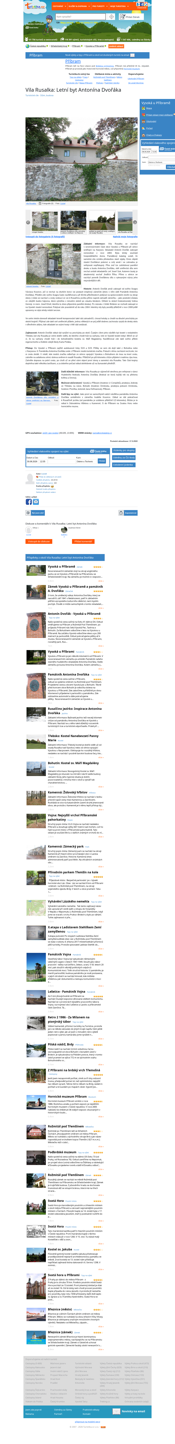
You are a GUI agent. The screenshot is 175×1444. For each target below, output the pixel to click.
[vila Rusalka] (81, 159)
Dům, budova (46, 95)
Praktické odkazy (91, 1409)
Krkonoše (79, 1382)
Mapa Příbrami (85, 83)
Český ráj (79, 1397)
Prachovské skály (58, 1390)
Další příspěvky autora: (44, 483)
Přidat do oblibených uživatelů (50, 477)
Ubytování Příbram (136, 78)
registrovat (141, 7)
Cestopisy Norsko (34, 1382)
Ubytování (151, 121)
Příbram (35, 55)
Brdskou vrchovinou (105, 66)
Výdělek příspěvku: (43, 480)
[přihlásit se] (141, 4)
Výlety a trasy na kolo (135, 1393)
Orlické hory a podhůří (86, 1393)
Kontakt (86, 1414)
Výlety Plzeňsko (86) (134, 1371)
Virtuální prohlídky (134, 1397)
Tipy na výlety (75, 77)
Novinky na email (133, 1411)
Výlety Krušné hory (109, 1393)
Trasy (85, 77)
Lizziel (62, 203)
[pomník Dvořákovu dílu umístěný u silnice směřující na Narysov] (42, 384)
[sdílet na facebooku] (28, 502)
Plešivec (99, 83)
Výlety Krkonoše (108, 1390)
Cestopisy (79, 80)
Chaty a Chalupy (154, 135)
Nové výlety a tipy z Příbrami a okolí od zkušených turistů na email (97, 55)
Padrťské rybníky (112, 83)
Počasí (149, 128)
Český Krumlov (57, 1401)
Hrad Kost (55, 1379)
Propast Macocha (58, 1375)
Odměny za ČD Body (124, 457)
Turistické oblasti (83, 1363)
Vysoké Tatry (81, 1401)
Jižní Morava (81, 1371)
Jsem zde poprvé (33, 1409)
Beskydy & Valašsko (84, 1379)
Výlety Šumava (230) (109, 1375)
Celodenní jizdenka (123, 465)
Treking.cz (105, 1401)
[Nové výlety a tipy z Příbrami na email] (132, 55)
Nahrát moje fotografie (125, 236)
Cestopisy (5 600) (33, 1363)
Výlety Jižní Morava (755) (136, 1382)
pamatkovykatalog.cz (102, 433)
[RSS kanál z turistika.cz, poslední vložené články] (103, 1426)
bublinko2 (64, 536)
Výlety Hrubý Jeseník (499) (110, 1384)
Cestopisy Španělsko (35, 1379)
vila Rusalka (31, 203)
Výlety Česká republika (111, 1363)
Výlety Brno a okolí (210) (136, 1367)
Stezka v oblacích (58, 1393)
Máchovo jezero (58, 1363)
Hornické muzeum (132, 69)
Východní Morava (83, 1367)
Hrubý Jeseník (81, 1375)
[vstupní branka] (53, 264)
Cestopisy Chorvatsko (36, 1393)
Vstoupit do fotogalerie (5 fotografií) (45, 236)
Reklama (29, 1414)
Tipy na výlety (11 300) (87, 22)
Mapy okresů (66, 22)
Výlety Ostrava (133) (134, 1375)
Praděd (53, 1382)
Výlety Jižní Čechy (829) (111, 1367)
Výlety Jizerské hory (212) (112, 1379)
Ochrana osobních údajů (137, 1401)
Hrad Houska (56, 1397)
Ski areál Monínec (136, 83)
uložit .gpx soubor (51, 433)
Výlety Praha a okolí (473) (137, 1363)
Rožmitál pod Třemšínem (104, 77)
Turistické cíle (72, 83)
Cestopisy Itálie (32, 1371)
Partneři (58, 1414)
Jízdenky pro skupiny (124, 450)
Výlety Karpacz (132, 1390)
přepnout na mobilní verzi (87, 1421)
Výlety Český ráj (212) (110, 1371)
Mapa (149, 108)
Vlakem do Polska (34, 1401)
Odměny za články (63, 1409)
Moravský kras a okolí (85, 1390)
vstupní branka (32, 286)
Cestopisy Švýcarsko (35, 1390)
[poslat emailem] (36, 502)
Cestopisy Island (33, 1397)
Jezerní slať (55, 1367)
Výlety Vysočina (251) (135, 1379)
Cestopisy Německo (35, 1375)
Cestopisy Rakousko (35, 1367)
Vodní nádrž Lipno (59, 1371)
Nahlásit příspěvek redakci (46, 492)
